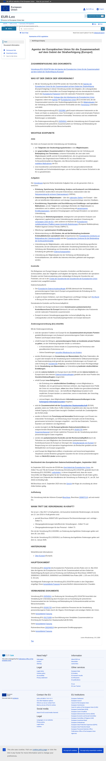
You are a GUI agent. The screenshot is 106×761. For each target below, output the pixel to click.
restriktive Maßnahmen (43, 163)
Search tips (24, 33)
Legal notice (40, 671)
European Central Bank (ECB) (79, 709)
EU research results (77, 675)
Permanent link (11, 50)
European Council (76, 700)
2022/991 (62, 110)
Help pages (40, 659)
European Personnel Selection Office (82, 729)
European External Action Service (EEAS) (83, 714)
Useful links (74, 663)
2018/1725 (78, 429)
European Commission (77, 705)
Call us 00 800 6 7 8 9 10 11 (45, 698)
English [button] (101, 9)
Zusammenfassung (42, 432)
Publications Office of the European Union (83, 731)
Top (32, 641)
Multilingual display (38, 41)
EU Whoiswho (75, 677)
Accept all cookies (70, 750)
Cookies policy (41, 673)
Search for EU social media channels (47, 712)
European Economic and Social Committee (83, 716)
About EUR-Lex (75, 659)
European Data (75, 671)
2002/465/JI (49, 627)
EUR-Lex (8, 17)
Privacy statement (42, 677)
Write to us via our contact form (46, 703)
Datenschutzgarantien (62, 252)
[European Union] (7, 694)
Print (100, 24)
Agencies (74, 733)
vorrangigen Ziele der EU (44, 222)
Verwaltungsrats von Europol (83, 443)
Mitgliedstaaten (89, 102)
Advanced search (99, 33)
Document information (11, 45)
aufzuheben (56, 472)
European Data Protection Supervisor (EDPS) (84, 724)
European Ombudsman (78, 722)
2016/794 (47, 568)
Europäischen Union (68, 100)
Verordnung (38, 183)
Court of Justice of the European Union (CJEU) (84, 707)
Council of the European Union (80, 703)
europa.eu (15, 698)
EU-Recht (95, 297)
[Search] (103, 28)
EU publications (75, 680)
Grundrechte (53, 364)
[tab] (65, 40)
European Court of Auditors (79, 711)
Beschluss (66, 497)
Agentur (55, 100)
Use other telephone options (45, 700)
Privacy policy (41, 722)
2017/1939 (48, 617)
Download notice (11, 53)
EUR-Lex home (13, 23)
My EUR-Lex (90, 9)
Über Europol (40, 556)
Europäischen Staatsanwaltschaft (74, 405)
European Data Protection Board (80, 727)
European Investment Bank (79, 720)
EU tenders (74, 673)
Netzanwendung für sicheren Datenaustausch (52, 194)
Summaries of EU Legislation (38, 36)
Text (5, 42)
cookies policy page (40, 750)
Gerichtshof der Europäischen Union (77, 467)
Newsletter (74, 661)
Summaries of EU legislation (26, 23)
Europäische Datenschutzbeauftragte (51, 289)
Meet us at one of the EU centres (46, 705)
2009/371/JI (83, 497)
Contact (39, 661)
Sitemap (39, 663)
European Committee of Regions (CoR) (82, 718)
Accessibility (40, 675)
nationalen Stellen (76, 198)
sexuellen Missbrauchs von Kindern (68, 352)
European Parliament (77, 698)
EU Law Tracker (76, 686)
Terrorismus (85, 105)
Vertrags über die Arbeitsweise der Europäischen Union (74, 97)
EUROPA (5, 23)
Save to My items (11, 56)
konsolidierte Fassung (51, 584)
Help (94, 24)
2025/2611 (63, 121)
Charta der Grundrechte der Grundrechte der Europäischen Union (73, 279)
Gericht (69, 484)
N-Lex (73, 684)
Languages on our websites (45, 720)
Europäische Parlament (51, 94)
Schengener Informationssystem (52, 402)
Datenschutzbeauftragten (64, 374)
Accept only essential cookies (91, 750)
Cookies (39, 726)
